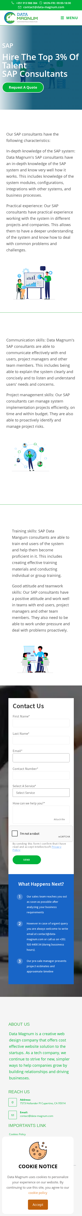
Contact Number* (25, 769)
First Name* (21, 716)
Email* (17, 751)
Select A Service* (24, 786)
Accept (38, 1204)
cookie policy (37, 1193)
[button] (23, 87)
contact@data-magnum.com (36, 1116)
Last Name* (21, 733)
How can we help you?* (29, 803)
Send (26, 859)
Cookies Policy (17, 1134)
